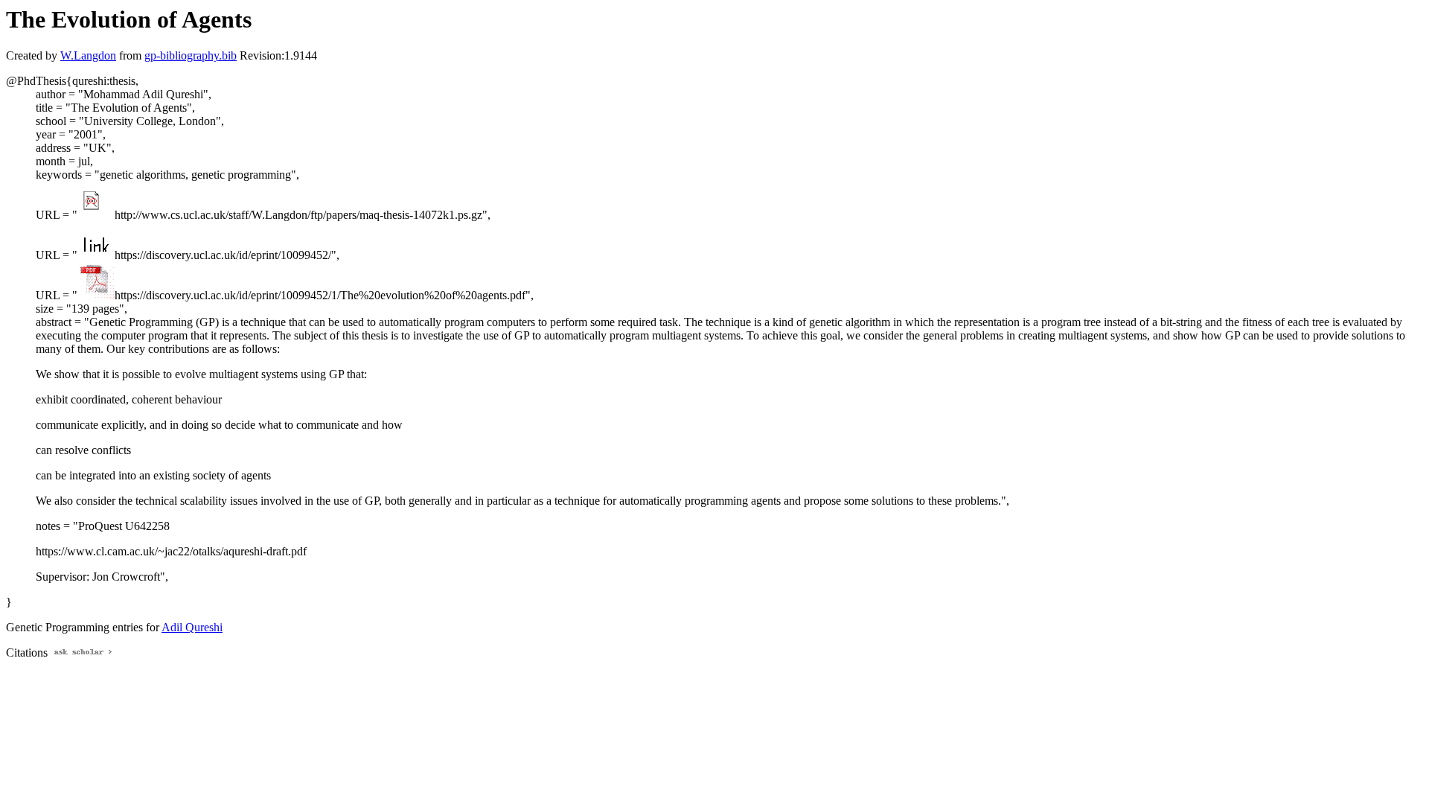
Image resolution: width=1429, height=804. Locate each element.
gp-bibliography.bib (190, 55)
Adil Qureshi (192, 627)
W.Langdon (88, 55)
